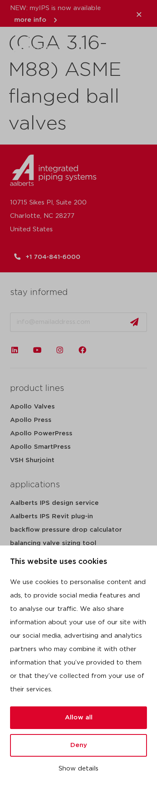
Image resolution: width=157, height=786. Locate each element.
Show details (78, 768)
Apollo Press (30, 420)
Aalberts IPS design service (54, 503)
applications (35, 485)
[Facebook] (82, 349)
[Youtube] (37, 349)
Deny (78, 745)
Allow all (79, 717)
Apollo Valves (32, 406)
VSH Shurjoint (32, 460)
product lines (37, 388)
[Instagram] (59, 349)
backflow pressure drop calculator (66, 530)
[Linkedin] (14, 349)
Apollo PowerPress (41, 433)
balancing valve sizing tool (53, 543)
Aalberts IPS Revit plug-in (51, 516)
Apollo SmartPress (40, 447)
